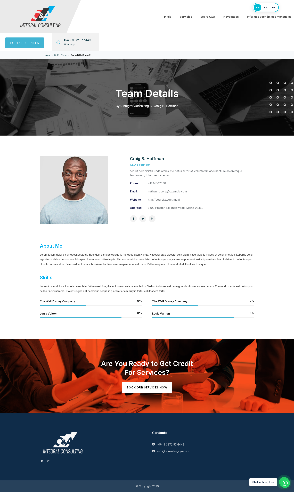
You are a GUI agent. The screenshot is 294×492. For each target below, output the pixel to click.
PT (273, 7)
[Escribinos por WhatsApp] (285, 483)
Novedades (231, 16)
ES (257, 7)
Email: (134, 191)
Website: (136, 199)
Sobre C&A (207, 16)
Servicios (186, 16)
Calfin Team (60, 55)
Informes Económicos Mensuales (269, 16)
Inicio (167, 16)
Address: (136, 207)
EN (265, 7)
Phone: (134, 183)
